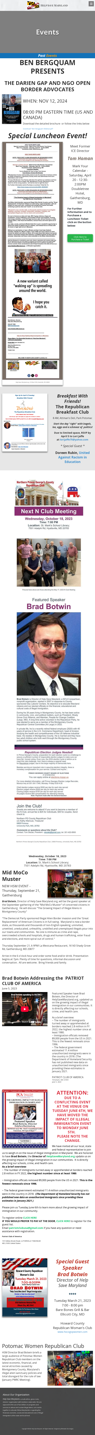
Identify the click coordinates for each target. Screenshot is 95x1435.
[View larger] (47, 661)
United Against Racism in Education (74, 457)
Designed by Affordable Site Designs (63, 1429)
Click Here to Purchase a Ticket (80, 238)
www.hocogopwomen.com (72, 1331)
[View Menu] (91, 3)
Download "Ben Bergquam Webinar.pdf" (38, 129)
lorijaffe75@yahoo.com (74, 439)
